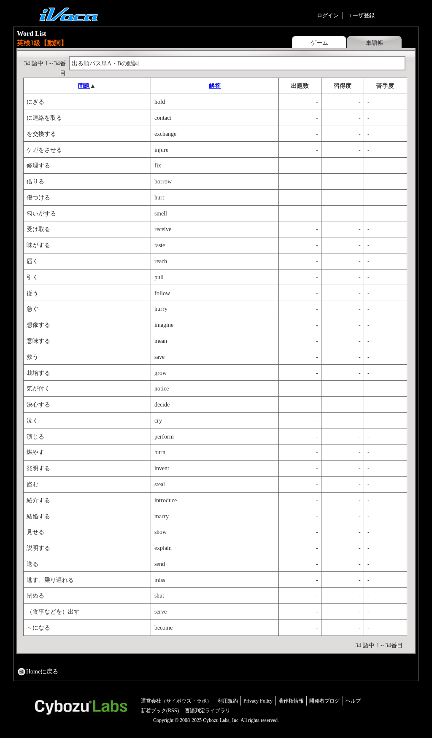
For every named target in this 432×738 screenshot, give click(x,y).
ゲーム (319, 42)
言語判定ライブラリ (207, 711)
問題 (84, 85)
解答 (215, 85)
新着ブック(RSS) (160, 711)
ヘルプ (353, 701)
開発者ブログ (324, 701)
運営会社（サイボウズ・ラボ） (176, 701)
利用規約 (228, 701)
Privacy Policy (258, 701)
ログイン (328, 15)
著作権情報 (291, 701)
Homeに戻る (42, 671)
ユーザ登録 (361, 15)
